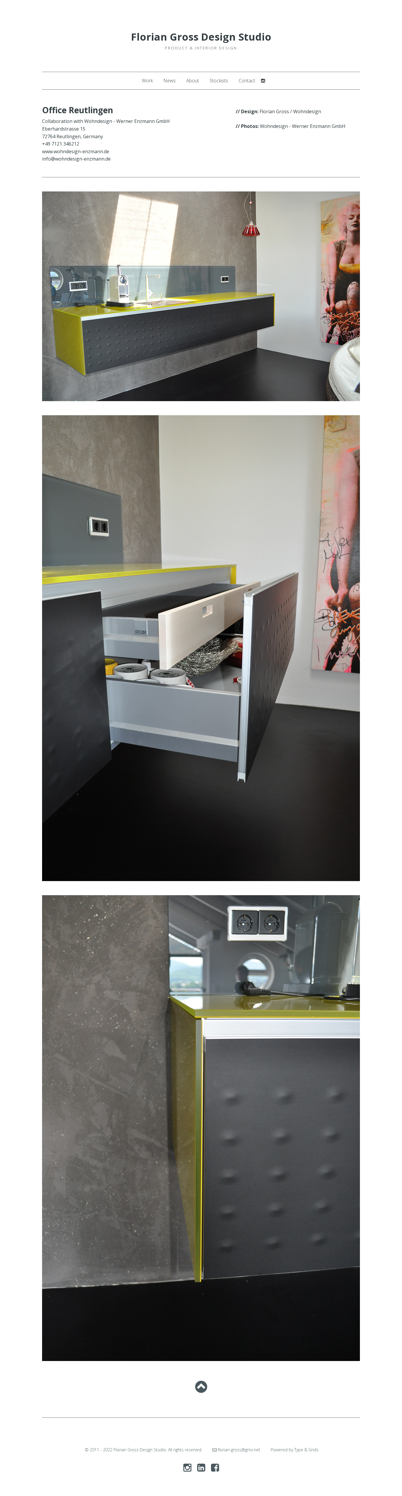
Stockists (219, 80)
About (192, 80)
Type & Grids (306, 1449)
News (169, 80)
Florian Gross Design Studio (201, 37)
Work (147, 80)
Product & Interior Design (201, 48)
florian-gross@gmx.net (238, 1449)
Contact (247, 80)
